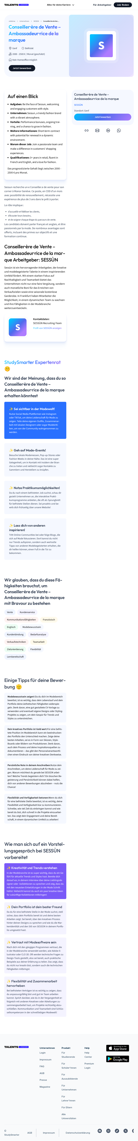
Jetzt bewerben (22, 68)
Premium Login (89, 1065)
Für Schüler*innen (69, 1065)
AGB (42, 1073)
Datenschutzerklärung (78, 1132)
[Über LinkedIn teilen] (108, 130)
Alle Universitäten (69, 1116)
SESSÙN (78, 105)
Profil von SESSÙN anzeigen (47, 328)
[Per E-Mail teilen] (97, 130)
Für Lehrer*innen (68, 1098)
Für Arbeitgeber (102, 4)
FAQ (42, 1066)
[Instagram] (108, 1131)
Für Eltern (67, 1107)
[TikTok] (117, 1131)
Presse (43, 1079)
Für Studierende (68, 1054)
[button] (86, 130)
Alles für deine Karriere (59, 5)
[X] (125, 1131)
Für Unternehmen (69, 1087)
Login (43, 1052)
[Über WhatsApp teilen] (119, 130)
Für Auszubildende (70, 1076)
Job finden (123, 4)
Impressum (45, 1059)
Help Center (88, 1054)
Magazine (45, 1086)
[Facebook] (100, 1131)
